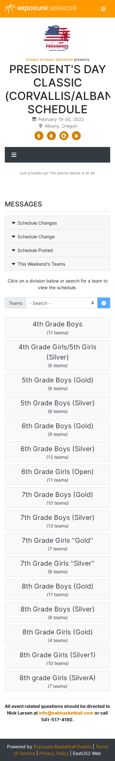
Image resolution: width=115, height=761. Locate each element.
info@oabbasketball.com (66, 713)
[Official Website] (76, 135)
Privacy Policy (54, 753)
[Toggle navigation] (103, 8)
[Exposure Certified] (63, 135)
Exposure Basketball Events (62, 746)
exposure (46, 8)
